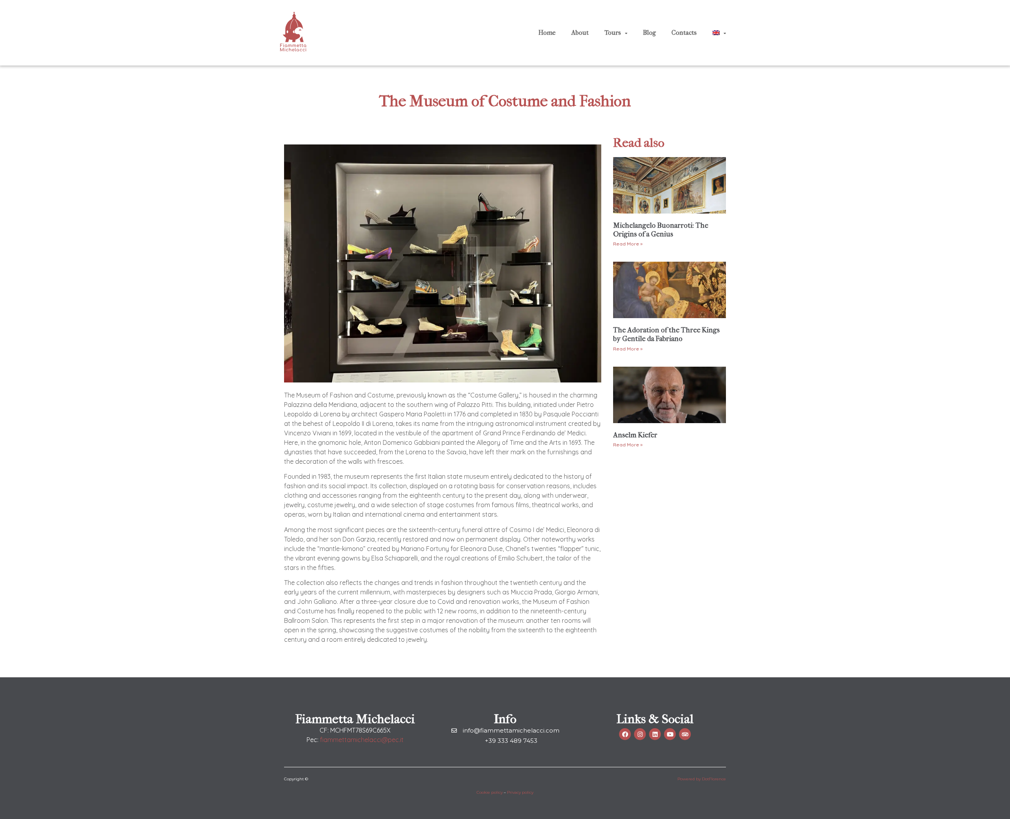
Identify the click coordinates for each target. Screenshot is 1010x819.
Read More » (628, 244)
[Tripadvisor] (685, 734)
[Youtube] (670, 734)
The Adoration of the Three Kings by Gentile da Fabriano (666, 334)
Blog (649, 32)
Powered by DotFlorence (701, 779)
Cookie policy (490, 792)
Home (547, 32)
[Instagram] (640, 734)
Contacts (684, 32)
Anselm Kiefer (635, 435)
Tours (612, 32)
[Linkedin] (655, 734)
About (580, 32)
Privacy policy (520, 792)
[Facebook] (625, 734)
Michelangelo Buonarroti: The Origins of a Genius (660, 229)
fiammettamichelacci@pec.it (362, 740)
